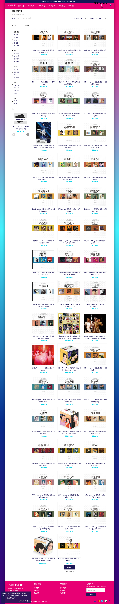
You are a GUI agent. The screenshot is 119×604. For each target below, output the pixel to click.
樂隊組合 (16, 46)
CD (15, 75)
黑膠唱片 (16, 62)
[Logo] (12, 5)
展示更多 (69, 567)
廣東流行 (16, 53)
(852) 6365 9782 (14, 590)
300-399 (16, 91)
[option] (20, 122)
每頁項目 (76, 18)
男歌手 (16, 35)
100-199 (16, 85)
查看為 (14, 18)
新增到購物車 (20, 120)
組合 (15, 40)
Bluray (16, 69)
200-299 (16, 88)
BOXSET (17, 72)
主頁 (13, 14)
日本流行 (16, 56)
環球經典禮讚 (20, 14)
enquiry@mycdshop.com (17, 588)
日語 (15, 104)
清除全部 (27, 25)
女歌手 (16, 37)
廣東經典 (16, 59)
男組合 (16, 43)
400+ (15, 93)
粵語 (15, 101)
